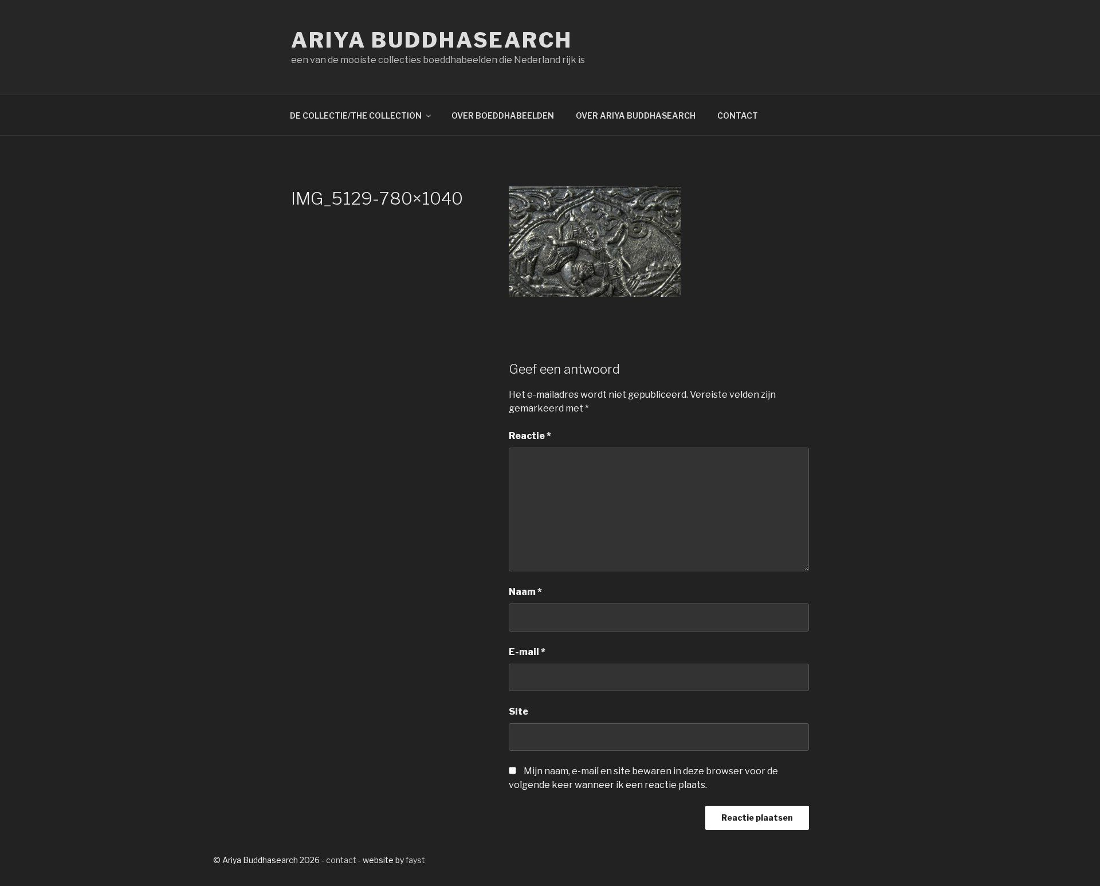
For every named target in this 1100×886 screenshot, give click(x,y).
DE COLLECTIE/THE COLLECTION (356, 115)
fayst (415, 860)
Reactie (530, 435)
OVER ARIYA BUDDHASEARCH (636, 115)
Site (518, 711)
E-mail (527, 651)
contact (341, 860)
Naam (525, 591)
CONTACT (737, 115)
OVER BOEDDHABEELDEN (502, 115)
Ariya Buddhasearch (431, 40)
